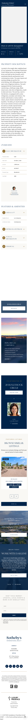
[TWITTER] (14, 666)
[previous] (12, 496)
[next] (16, 496)
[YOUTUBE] (17, 666)
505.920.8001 (14, 192)
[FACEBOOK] (6, 666)
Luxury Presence (14, 703)
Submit (14, 615)
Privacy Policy (5, 622)
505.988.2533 (16, 681)
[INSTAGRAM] (10, 666)
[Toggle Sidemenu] (25, 4)
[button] (14, 575)
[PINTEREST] (21, 666)
